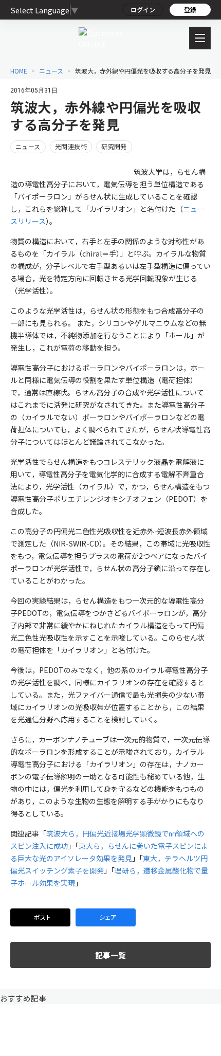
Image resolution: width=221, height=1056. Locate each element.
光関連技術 (71, 146)
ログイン (143, 9)
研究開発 (114, 146)
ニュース (28, 146)
